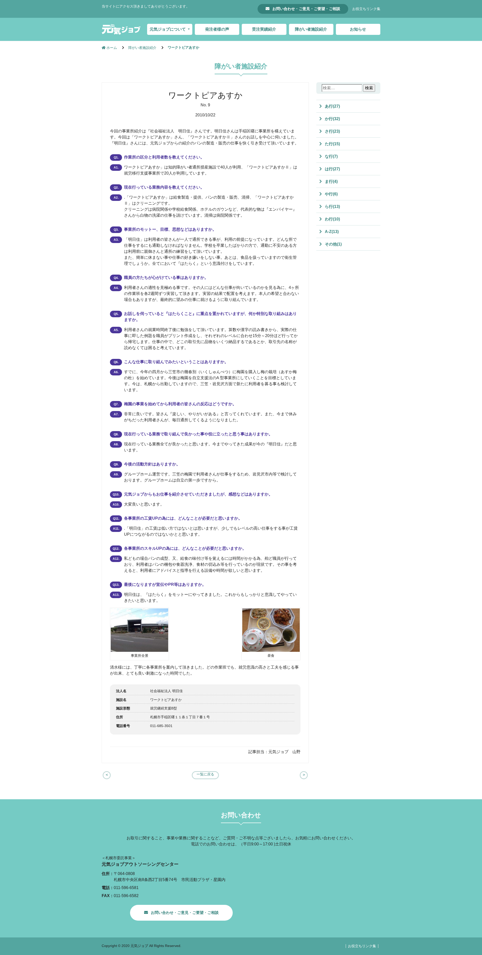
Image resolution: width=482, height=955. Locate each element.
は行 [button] (332, 169)
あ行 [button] (332, 106)
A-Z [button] (331, 231)
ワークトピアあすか (183, 47)
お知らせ (358, 29)
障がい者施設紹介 (311, 29)
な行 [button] (331, 156)
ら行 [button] (332, 206)
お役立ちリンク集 (366, 9)
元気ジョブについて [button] (168, 29)
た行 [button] (332, 144)
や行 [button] (331, 194)
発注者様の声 (217, 29)
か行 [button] (332, 119)
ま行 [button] (331, 181)
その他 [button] (333, 244)
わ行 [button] (332, 219)
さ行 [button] (332, 131)
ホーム (111, 48)
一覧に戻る (205, 774)
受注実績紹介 (264, 29)
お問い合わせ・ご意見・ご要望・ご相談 (305, 9)
